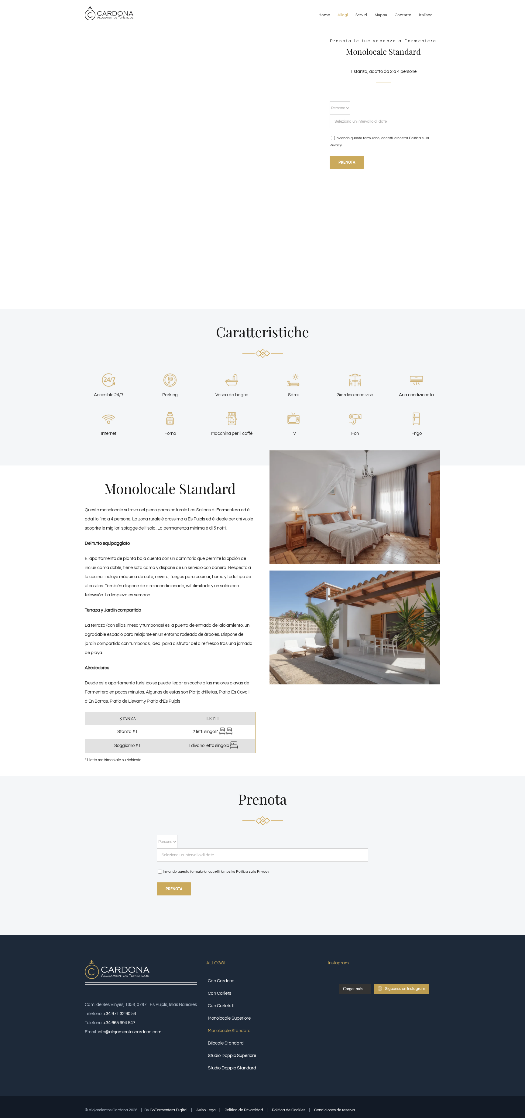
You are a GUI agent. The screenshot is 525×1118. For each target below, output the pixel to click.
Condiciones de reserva (335, 1110)
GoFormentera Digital (168, 1110)
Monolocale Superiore (229, 1018)
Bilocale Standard (226, 1043)
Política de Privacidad (244, 1110)
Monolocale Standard (229, 1030)
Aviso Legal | (208, 1110)
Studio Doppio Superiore (232, 1055)
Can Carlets (219, 993)
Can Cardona (221, 981)
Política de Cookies (289, 1110)
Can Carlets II (221, 1006)
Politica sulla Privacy (252, 872)
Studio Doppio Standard (232, 1068)
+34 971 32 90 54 (119, 1013)
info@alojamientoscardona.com (129, 1032)
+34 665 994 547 (119, 1023)
